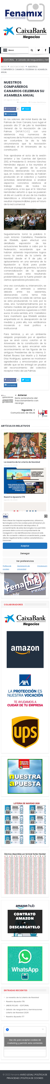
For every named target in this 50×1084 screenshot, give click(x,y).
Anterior (22, 395)
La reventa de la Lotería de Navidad (22, 462)
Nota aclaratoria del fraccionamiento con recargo (26, 401)
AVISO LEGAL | (27, 1074)
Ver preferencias (25, 560)
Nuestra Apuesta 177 (15, 1016)
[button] (45, 516)
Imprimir (23, 102)
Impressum (42, 566)
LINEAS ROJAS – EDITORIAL (17, 1005)
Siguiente (27, 410)
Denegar (25, 553)
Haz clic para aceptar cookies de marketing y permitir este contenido (25, 1042)
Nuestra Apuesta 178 (14, 497)
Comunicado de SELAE (23, 412)
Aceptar (25, 545)
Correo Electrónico (38, 102)
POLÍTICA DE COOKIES (32, 1078)
